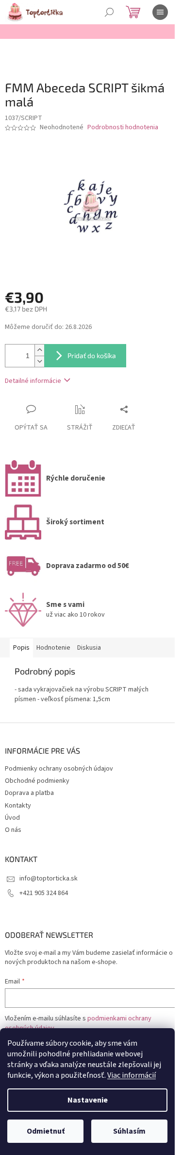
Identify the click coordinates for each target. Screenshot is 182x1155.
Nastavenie (87, 1100)
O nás (13, 830)
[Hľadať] (109, 12)
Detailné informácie (33, 381)
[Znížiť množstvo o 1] (39, 361)
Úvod (12, 818)
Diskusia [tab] (89, 648)
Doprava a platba (29, 793)
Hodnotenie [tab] (53, 648)
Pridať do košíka (91, 355)
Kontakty (18, 805)
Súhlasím (129, 1131)
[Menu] (160, 12)
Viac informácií (131, 1075)
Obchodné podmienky (37, 781)
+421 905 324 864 (43, 893)
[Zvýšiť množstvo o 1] (39, 350)
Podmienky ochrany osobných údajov (59, 769)
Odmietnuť (46, 1131)
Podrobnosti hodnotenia (122, 127)
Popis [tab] (21, 648)
